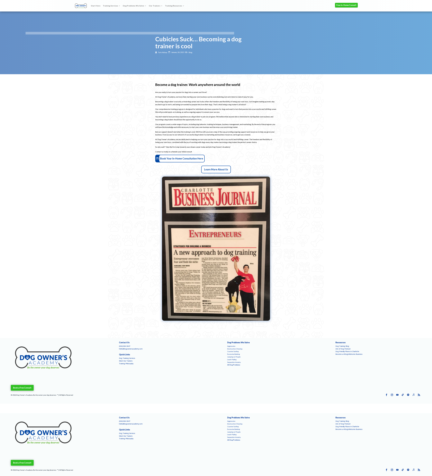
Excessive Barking (233, 354)
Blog (190, 52)
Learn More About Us (216, 169)
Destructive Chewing (234, 349)
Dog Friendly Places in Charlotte (347, 351)
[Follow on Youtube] (397, 395)
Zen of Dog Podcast (343, 349)
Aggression (231, 346)
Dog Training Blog (342, 346)
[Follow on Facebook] (386, 395)
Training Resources (173, 6)
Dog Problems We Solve (133, 6)
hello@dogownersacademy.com (131, 349)
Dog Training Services (127, 358)
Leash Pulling (231, 359)
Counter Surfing (233, 351)
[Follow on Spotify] (408, 395)
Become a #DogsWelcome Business (348, 354)
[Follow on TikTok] (402, 395)
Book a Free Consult (22, 387)
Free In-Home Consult (346, 5)
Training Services (110, 6)
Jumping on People (234, 357)
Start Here (95, 6)
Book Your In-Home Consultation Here (181, 158)
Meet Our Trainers (126, 361)
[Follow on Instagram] (392, 395)
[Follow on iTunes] (413, 395)
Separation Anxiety (234, 362)
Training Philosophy (126, 363)
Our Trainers (154, 6)
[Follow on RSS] (419, 395)
